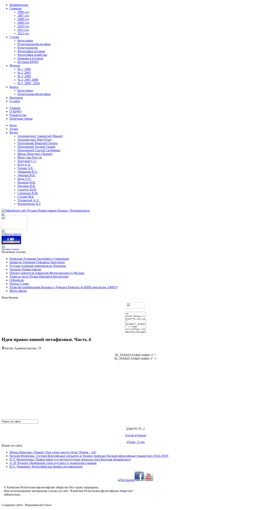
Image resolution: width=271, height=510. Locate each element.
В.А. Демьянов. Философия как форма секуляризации (46, 466)
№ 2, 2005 (24, 72)
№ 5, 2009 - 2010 (28, 83)
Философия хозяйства (32, 54)
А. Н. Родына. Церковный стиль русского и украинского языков (53, 463)
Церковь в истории (30, 58)
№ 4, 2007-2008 (27, 79)
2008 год (23, 19)
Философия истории (31, 51)
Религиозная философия (33, 44)
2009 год (23, 22)
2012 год (23, 33)
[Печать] (39, 348)
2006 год (23, 12)
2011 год (23, 30)
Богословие (25, 40)
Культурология (27, 47)
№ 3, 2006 (24, 76)
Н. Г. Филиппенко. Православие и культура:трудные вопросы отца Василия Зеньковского (70, 459)
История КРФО (28, 62)
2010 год (23, 26)
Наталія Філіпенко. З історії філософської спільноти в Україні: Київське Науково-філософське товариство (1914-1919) (89, 455)
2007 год (23, 15)
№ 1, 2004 (24, 69)
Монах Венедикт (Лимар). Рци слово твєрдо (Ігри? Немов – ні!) (53, 452)
